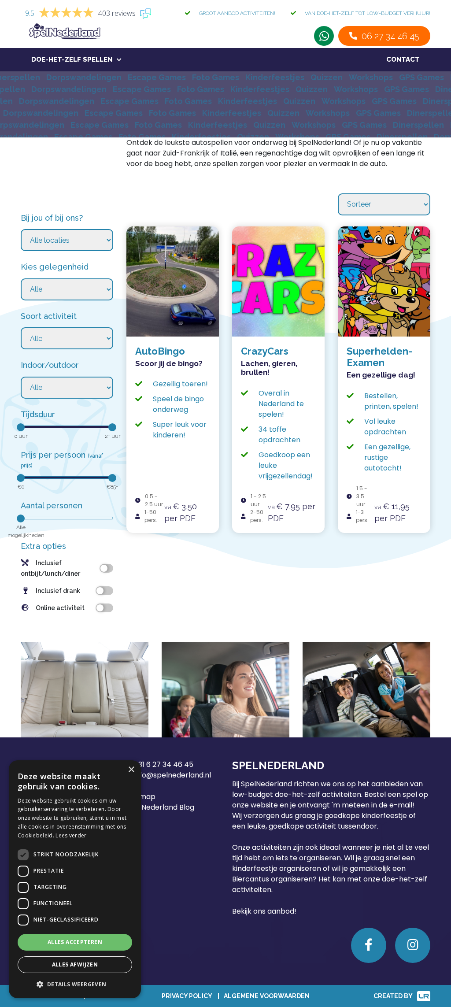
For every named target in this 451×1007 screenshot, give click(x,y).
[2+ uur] (112, 427)
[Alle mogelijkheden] (21, 518)
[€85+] (112, 478)
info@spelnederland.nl (172, 775)
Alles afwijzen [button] (75, 964)
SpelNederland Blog (160, 807)
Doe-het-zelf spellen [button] (71, 59)
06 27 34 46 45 (390, 36)
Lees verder (70, 835)
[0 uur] (21, 427)
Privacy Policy (187, 996)
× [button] (131, 769)
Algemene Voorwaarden (267, 996)
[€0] (21, 478)
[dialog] (75, 879)
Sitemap (140, 797)
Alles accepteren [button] (75, 942)
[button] (75, 984)
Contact (403, 59)
